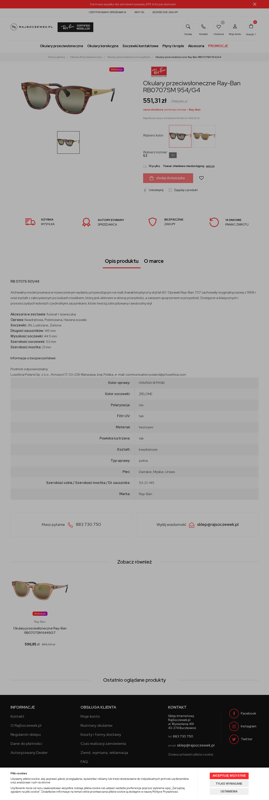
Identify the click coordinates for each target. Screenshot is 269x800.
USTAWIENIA (229, 791)
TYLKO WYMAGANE (229, 783)
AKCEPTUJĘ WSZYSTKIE (229, 775)
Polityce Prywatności (165, 791)
